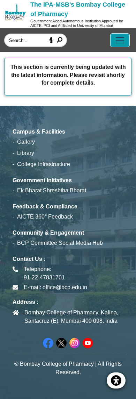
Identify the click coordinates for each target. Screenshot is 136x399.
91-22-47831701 (44, 277)
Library (25, 153)
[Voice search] (51, 40)
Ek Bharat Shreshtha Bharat (51, 190)
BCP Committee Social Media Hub (60, 243)
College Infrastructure (43, 164)
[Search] (59, 40)
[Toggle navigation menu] (120, 40)
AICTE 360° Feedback (45, 217)
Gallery (26, 142)
